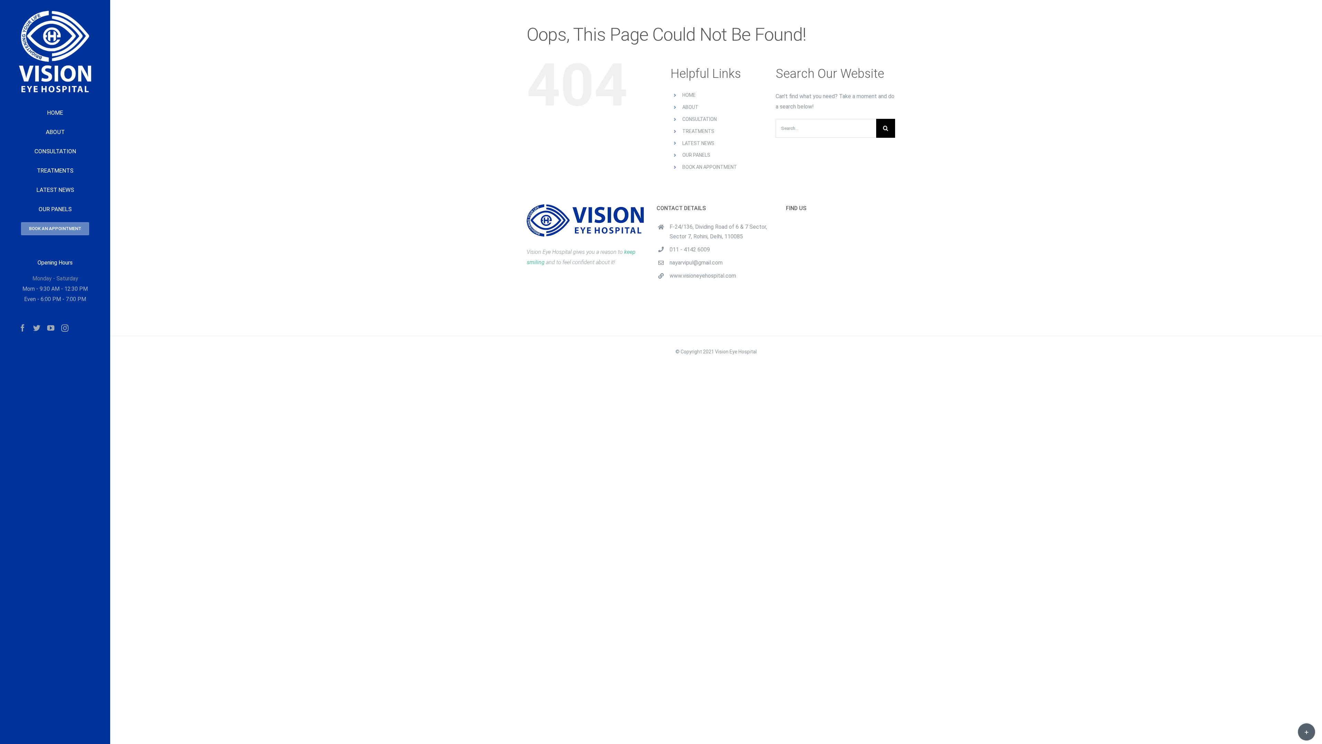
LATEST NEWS (698, 143)
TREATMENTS (698, 131)
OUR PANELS (696, 155)
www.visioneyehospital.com (703, 275)
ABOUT (690, 107)
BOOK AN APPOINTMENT (709, 167)
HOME (689, 95)
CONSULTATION (699, 119)
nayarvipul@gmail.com (696, 262)
